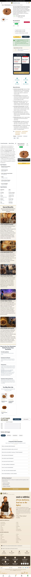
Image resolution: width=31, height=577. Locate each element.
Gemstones (18, 526)
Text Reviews (9, 435)
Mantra (17, 541)
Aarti (17, 535)
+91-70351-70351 (15, 559)
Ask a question (26, 419)
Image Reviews (15, 435)
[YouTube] (28, 563)
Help (1, 538)
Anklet (17, 522)
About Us (2, 534)
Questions (20, 435)
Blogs (1, 535)
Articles (17, 534)
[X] (24, 563)
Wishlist (25, 36)
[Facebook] (21, 563)
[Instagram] (26, 563)
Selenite (2, 527)
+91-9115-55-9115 (24, 559)
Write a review (17, 419)
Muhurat (17, 542)
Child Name (18, 538)
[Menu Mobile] (2, 3)
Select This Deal (21, 72)
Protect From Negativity (25, 131)
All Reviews (3, 435)
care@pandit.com (15, 563)
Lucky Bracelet (3, 522)
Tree (1, 526)
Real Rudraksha (18, 529)
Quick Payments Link (4, 542)
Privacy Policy (3, 539)
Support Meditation (17, 134)
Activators (2, 530)
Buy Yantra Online (18, 530)
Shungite (2, 529)
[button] (11, 11)
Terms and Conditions (4, 541)
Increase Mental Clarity (18, 131)
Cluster (17, 523)
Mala (17, 527)
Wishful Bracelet (3, 523)
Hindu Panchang (18, 539)
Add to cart (24, 163)
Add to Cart (17, 36)
